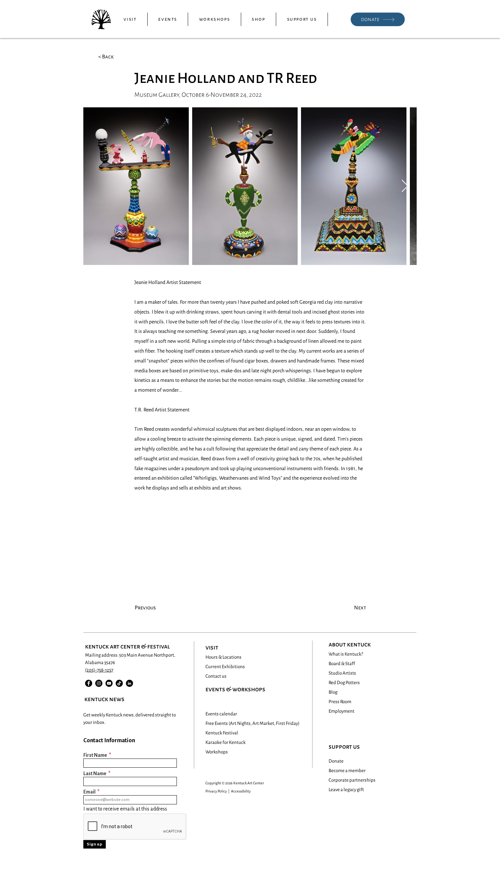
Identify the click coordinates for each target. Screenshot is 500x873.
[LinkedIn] (129, 683)
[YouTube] (109, 683)
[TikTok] (119, 683)
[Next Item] (405, 186)
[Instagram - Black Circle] (98, 683)
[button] (130, 19)
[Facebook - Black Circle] (88, 683)
